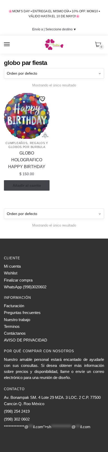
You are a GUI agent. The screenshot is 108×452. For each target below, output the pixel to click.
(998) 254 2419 (17, 411)
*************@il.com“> (47, 427)
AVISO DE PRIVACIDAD (25, 340)
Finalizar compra (18, 280)
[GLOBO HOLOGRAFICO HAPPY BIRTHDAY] (27, 116)
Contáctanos (15, 333)
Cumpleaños (16, 143)
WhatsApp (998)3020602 (25, 287)
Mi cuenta (12, 266)
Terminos (12, 326)
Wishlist (10, 273)
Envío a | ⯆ (54, 29)
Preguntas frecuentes (22, 312)
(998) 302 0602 (17, 419)
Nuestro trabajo (17, 319)
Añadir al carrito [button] (27, 185)
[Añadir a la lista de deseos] (43, 99)
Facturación (14, 306)
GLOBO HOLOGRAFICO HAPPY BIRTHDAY (26, 160)
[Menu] (7, 44)
